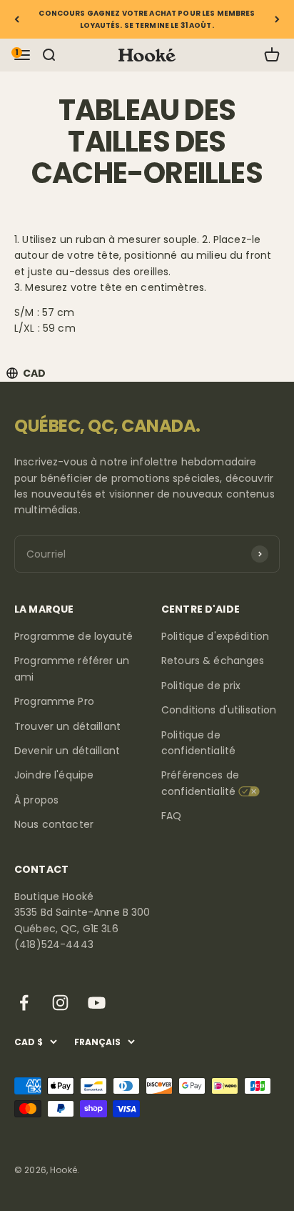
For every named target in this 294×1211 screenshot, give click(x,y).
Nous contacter (53, 824)
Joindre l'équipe (53, 775)
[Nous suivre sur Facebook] (24, 1002)
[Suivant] (277, 19)
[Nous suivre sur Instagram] (60, 1002)
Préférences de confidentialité (200, 783)
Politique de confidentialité (198, 743)
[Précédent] (16, 19)
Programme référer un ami (71, 668)
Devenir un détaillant (67, 750)
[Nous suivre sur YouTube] (96, 1002)
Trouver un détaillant (67, 726)
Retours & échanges (213, 660)
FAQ (171, 816)
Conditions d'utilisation (218, 710)
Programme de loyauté (73, 636)
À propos (36, 800)
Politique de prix (200, 685)
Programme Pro (54, 701)
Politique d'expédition (215, 636)
